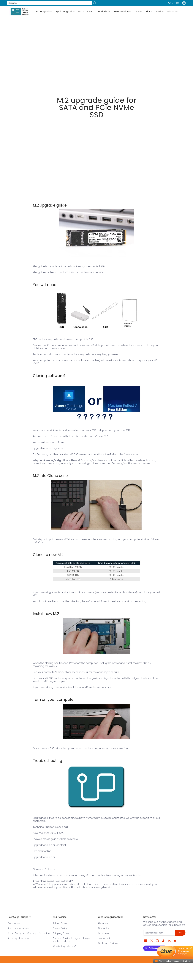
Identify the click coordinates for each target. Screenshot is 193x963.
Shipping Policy (61, 933)
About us (103, 923)
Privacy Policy (60, 928)
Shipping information (19, 938)
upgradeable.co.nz (44, 857)
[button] (146, 940)
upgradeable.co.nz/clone (48, 448)
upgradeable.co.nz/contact (49, 845)
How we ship (104, 938)
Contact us (14, 923)
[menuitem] (173, 3)
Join (180, 932)
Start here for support (19, 928)
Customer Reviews (108, 943)
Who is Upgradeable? (64, 946)
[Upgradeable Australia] (20, 11)
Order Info (103, 933)
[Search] (94, 3)
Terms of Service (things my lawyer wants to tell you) (71, 940)
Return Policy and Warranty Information (29, 933)
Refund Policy (60, 923)
